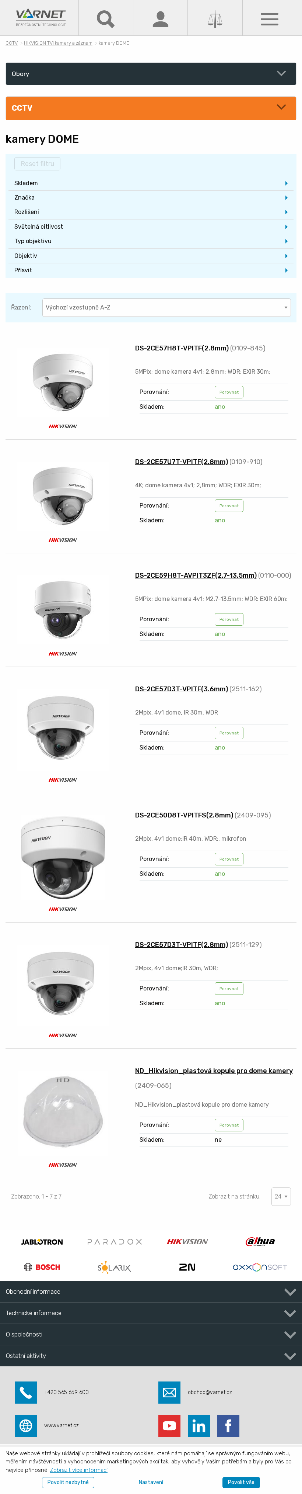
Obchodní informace (33, 1291)
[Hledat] (106, 18)
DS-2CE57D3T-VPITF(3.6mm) (181, 689)
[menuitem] (151, 183)
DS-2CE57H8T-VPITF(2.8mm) (182, 348)
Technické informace (34, 1313)
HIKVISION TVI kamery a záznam (58, 43)
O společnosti (24, 1334)
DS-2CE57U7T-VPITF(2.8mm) (181, 462)
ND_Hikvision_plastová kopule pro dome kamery (214, 1071)
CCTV (12, 43)
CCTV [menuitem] (22, 108)
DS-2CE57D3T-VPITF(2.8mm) (181, 945)
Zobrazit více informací (79, 1470)
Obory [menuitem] (20, 73)
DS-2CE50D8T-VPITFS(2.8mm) (184, 815)
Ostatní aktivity (26, 1355)
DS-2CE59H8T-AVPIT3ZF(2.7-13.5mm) (196, 575)
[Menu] (269, 18)
